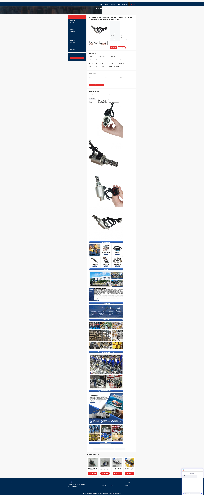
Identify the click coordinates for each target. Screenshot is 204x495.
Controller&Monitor (73, 20)
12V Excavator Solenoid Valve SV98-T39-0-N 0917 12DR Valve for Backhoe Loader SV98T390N (92, 470)
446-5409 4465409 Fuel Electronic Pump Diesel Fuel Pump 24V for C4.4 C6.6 (129, 470)
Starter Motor (72, 42)
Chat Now (77, 58)
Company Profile (104, 482)
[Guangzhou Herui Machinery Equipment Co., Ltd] (71, 4)
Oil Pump (71, 38)
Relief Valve (72, 47)
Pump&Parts (72, 29)
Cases (112, 484)
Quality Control (104, 485)
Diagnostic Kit (72, 49)
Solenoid (71, 27)
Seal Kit (71, 44)
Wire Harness (72, 22)
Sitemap (112, 485)
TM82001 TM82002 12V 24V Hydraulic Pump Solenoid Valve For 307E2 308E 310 (117, 470)
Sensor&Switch (72, 24)
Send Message (96, 84)
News (111, 482)
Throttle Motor (72, 31)
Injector (71, 33)
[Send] (201, 493)
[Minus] (201, 470)
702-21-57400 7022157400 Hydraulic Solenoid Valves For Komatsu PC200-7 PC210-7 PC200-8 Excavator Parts (104, 470)
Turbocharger (72, 40)
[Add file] (183, 493)
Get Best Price (113, 47)
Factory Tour (104, 484)
